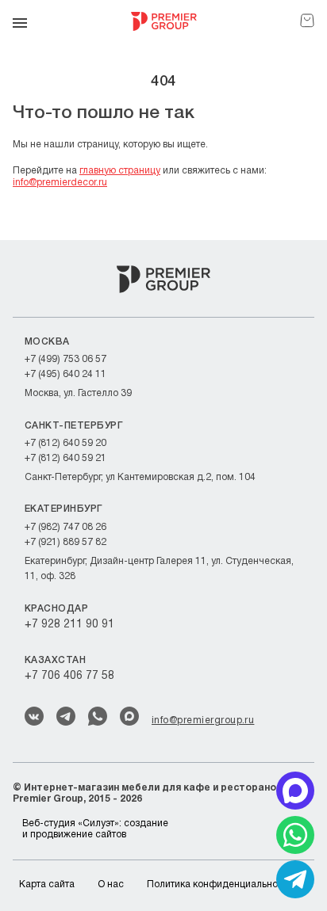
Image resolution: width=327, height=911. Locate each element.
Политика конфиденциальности (220, 884)
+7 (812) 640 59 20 (65, 443)
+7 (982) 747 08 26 (65, 527)
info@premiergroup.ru (203, 720)
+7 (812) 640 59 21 (65, 458)
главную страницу (119, 170)
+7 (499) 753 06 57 (65, 359)
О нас (111, 884)
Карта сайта (47, 884)
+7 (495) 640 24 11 (65, 374)
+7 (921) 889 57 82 (65, 542)
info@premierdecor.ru (60, 182)
